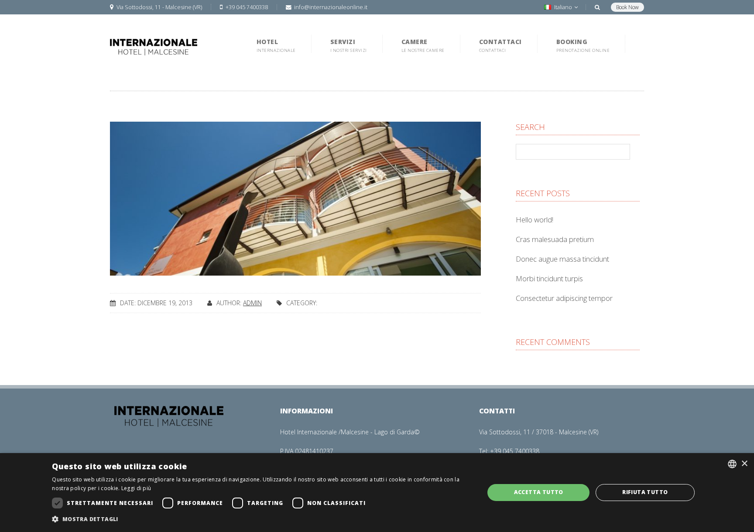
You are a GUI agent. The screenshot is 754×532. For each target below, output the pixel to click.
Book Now (627, 7)
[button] (262, 519)
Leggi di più (136, 488)
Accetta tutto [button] (538, 492)
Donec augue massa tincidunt (562, 259)
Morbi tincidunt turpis (549, 278)
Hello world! (534, 220)
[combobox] (732, 464)
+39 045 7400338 (514, 451)
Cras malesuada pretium (555, 239)
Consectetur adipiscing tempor (564, 298)
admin (252, 303)
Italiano (563, 7)
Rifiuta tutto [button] (645, 492)
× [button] (744, 463)
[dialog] (377, 492)
